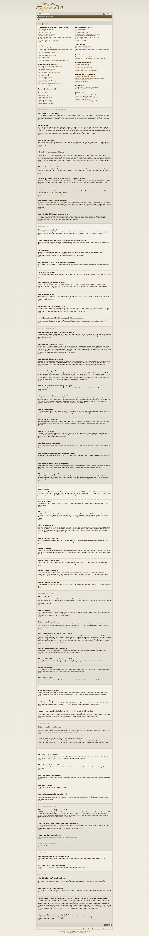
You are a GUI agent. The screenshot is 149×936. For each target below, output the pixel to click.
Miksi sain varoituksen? (43, 78)
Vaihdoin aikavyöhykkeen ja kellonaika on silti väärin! (51, 52)
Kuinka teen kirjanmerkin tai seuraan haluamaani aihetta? (89, 78)
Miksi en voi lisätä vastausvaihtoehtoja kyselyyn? (50, 72)
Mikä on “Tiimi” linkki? (80, 40)
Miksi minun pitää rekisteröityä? (45, 29)
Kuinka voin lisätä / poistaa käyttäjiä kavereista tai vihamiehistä (91, 58)
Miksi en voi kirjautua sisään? (45, 35)
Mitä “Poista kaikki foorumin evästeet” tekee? (49, 42)
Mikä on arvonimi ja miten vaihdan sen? (47, 58)
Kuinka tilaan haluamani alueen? (83, 79)
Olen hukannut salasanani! (44, 38)
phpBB (102, 276)
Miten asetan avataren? (43, 57)
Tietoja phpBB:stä (89, 881)
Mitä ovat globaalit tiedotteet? (45, 97)
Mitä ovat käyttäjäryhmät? (81, 32)
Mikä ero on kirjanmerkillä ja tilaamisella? (85, 76)
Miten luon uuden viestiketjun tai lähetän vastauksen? (51, 66)
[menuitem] (104, 14)
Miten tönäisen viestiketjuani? (45, 85)
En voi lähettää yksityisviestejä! (83, 46)
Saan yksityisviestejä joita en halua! (84, 48)
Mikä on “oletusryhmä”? (81, 38)
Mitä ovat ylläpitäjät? (80, 29)
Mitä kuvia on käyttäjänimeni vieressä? (47, 55)
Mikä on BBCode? (42, 91)
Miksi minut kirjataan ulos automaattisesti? (48, 40)
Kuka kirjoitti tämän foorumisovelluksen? (85, 94)
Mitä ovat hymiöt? (42, 94)
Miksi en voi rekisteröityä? (44, 32)
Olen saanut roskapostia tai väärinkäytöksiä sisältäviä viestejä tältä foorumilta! (92, 50)
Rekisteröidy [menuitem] (110, 14)
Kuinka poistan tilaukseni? (81, 81)
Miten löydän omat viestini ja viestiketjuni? (85, 70)
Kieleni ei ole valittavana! (44, 54)
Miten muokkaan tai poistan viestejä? (47, 68)
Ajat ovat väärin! (42, 51)
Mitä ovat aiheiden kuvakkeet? (45, 103)
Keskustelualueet (44, 13)
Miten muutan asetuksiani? (44, 48)
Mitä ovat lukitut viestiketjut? (45, 102)
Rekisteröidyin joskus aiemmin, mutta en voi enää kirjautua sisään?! (55, 37)
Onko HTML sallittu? (43, 92)
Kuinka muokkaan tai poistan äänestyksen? (48, 74)
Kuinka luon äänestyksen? (44, 71)
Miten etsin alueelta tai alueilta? (83, 64)
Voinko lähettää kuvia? (43, 95)
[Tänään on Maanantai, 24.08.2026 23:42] (110, 20)
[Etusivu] (50, 6)
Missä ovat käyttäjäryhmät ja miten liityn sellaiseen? (88, 34)
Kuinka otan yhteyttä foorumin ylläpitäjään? (86, 101)
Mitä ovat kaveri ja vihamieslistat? (83, 57)
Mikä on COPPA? (42, 31)
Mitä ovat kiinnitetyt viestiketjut (45, 100)
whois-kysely (70, 902)
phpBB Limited (93, 880)
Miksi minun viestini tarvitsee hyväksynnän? (49, 83)
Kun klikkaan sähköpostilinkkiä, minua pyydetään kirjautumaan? (53, 60)
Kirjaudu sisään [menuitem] (107, 14)
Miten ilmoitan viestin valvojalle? (46, 80)
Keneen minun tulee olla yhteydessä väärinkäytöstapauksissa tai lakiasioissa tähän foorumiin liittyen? (91, 98)
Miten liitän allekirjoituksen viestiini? (46, 69)
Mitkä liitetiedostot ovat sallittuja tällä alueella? (87, 87)
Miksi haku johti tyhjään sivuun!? (83, 67)
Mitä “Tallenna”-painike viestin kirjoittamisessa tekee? (51, 82)
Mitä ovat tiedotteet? (43, 98)
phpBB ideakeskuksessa (99, 890)
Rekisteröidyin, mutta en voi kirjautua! (47, 34)
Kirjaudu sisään (42, 16)
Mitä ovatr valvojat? (80, 31)
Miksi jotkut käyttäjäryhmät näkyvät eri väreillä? (87, 37)
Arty (70, 932)
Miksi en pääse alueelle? (44, 75)
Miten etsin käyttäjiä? (80, 69)
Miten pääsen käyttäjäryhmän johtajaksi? (85, 35)
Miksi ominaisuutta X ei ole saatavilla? (85, 96)
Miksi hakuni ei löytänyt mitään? (83, 66)
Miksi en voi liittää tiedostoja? (45, 77)
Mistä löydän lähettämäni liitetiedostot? (85, 88)
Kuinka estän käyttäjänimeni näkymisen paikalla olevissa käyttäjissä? (55, 49)
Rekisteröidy (50, 16)
